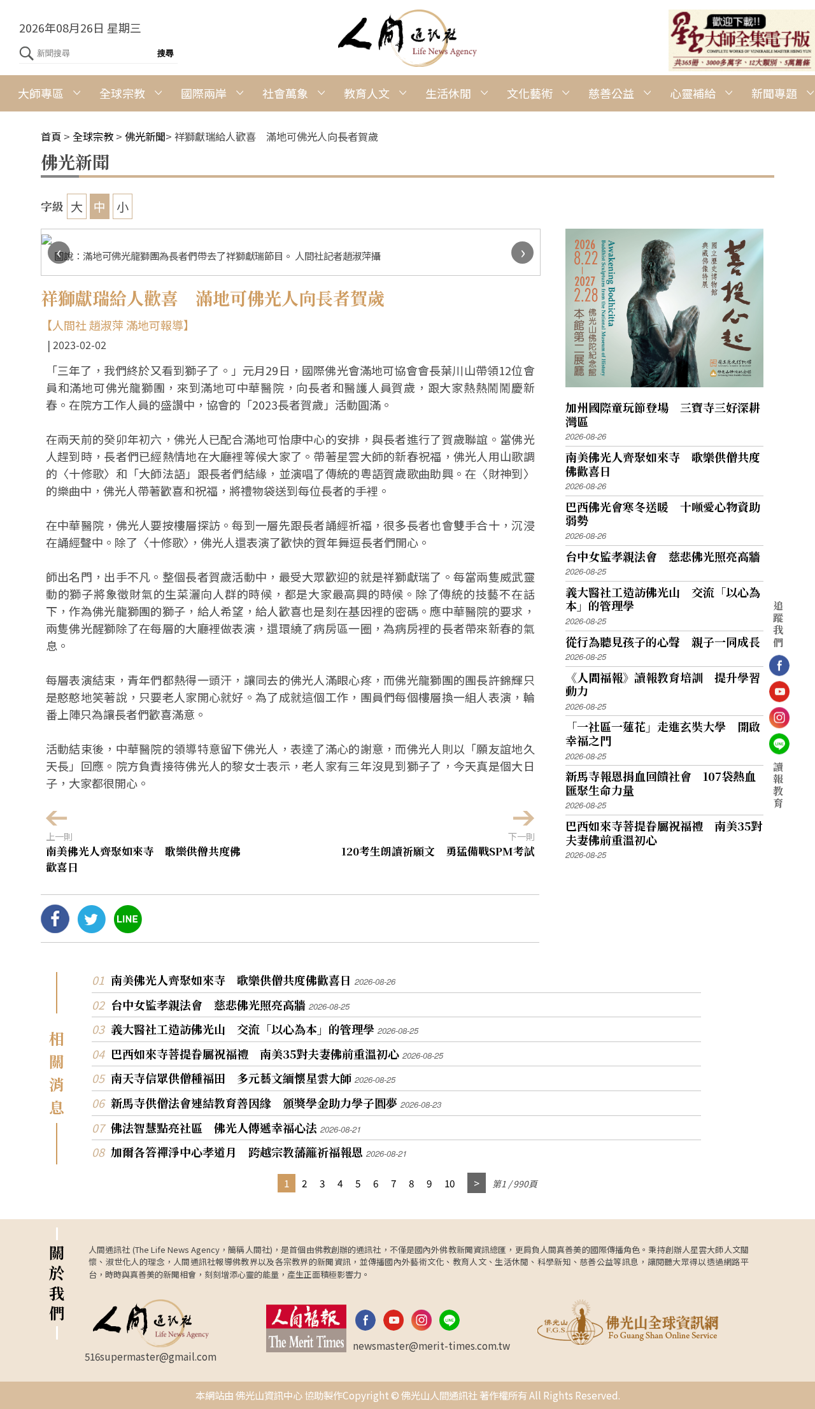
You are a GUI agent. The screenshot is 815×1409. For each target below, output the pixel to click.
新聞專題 (774, 93)
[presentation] (59, 252)
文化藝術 (530, 93)
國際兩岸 (204, 93)
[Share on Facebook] (55, 928)
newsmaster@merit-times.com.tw (431, 1345)
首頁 (51, 136)
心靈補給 (693, 93)
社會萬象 (285, 93)
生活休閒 (448, 93)
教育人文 (367, 93)
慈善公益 (611, 93)
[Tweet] (91, 928)
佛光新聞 (145, 136)
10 (449, 1183)
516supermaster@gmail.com (150, 1356)
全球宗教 (122, 93)
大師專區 (41, 93)
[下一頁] (476, 1183)
